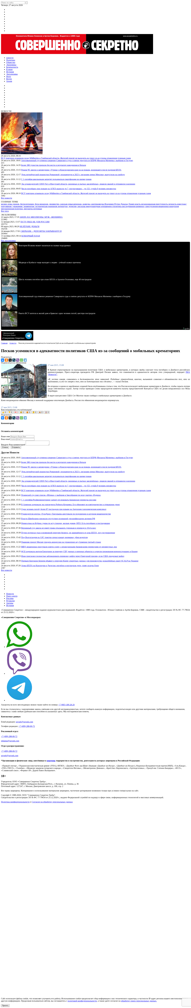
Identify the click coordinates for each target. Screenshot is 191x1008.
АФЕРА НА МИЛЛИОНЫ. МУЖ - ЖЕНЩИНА (41, 217)
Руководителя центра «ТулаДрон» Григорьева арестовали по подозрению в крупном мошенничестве (66, 514)
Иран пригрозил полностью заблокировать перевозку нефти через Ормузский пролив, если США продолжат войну (72, 556)
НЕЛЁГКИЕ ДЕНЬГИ (29, 226)
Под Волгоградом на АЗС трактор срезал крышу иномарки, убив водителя (54, 537)
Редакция (10, 601)
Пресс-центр (11, 596)
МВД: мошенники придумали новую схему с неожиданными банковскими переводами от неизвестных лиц (69, 547)
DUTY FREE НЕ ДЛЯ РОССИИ (35, 222)
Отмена (5, 447)
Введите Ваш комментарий (13, 445)
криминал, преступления (147, 206)
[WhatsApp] (21, 360)
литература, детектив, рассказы (72, 206)
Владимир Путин (113, 204)
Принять (5, 1006)
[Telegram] (25, 360)
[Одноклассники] (6, 360)
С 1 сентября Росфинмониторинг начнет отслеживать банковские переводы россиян (58, 500)
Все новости (6, 198)
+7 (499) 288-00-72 (27, 726)
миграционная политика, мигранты (17, 209)
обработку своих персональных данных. (139, 1001)
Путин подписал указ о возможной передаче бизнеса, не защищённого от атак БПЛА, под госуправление (68, 533)
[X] (10, 360)
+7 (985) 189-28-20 (66, 705)
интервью (37, 209)
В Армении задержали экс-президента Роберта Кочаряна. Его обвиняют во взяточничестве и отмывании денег (70, 504)
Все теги (5, 211)
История (10, 605)
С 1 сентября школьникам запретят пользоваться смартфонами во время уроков (56, 179)
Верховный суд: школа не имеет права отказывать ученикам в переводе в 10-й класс (58, 528)
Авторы (9, 603)
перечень (51, 761)
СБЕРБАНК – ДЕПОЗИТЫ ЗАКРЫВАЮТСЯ (41, 231)
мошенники (163, 206)
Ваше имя (5, 436)
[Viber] (17, 360)
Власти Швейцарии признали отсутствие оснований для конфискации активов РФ (58, 518)
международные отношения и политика (104, 206)
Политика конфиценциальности (15, 802)
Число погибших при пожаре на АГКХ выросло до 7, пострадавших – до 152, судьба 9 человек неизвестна (68, 189)
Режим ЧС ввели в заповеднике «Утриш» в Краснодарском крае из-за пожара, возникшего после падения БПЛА (71, 170)
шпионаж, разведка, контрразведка (89, 204)
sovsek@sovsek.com (24, 722)
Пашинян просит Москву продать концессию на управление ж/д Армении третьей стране (61, 542)
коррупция (174, 206)
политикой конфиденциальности (82, 1001)
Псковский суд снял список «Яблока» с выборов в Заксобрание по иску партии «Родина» (61, 495)
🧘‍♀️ (47, 412)
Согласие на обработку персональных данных (52, 802)
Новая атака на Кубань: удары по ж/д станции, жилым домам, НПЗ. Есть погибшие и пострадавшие (65, 523)
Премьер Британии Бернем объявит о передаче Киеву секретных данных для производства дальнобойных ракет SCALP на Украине (79, 561)
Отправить (16, 447)
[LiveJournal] (13, 360)
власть (138, 204)
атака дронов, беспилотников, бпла (23, 204)
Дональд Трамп (128, 204)
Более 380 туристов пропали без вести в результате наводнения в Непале (53, 165)
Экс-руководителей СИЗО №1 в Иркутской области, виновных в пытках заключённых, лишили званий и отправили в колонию (78, 184)
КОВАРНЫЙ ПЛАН (30, 236)
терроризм (53, 206)
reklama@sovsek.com (10, 741)
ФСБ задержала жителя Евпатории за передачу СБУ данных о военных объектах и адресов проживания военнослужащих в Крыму (79, 551)
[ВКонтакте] (2, 360)
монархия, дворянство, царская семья (56, 204)
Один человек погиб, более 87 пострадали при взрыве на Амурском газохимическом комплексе (63, 509)
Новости (10, 594)
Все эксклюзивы (8, 240)
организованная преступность (154, 204)
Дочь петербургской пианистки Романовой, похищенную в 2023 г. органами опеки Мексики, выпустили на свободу (73, 174)
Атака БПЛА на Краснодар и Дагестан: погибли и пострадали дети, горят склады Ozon (60, 565)
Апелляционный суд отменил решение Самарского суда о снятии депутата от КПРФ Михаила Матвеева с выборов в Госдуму (77, 160)
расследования (129, 206)
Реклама (10, 598)
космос (4, 204)
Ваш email (5, 439)
